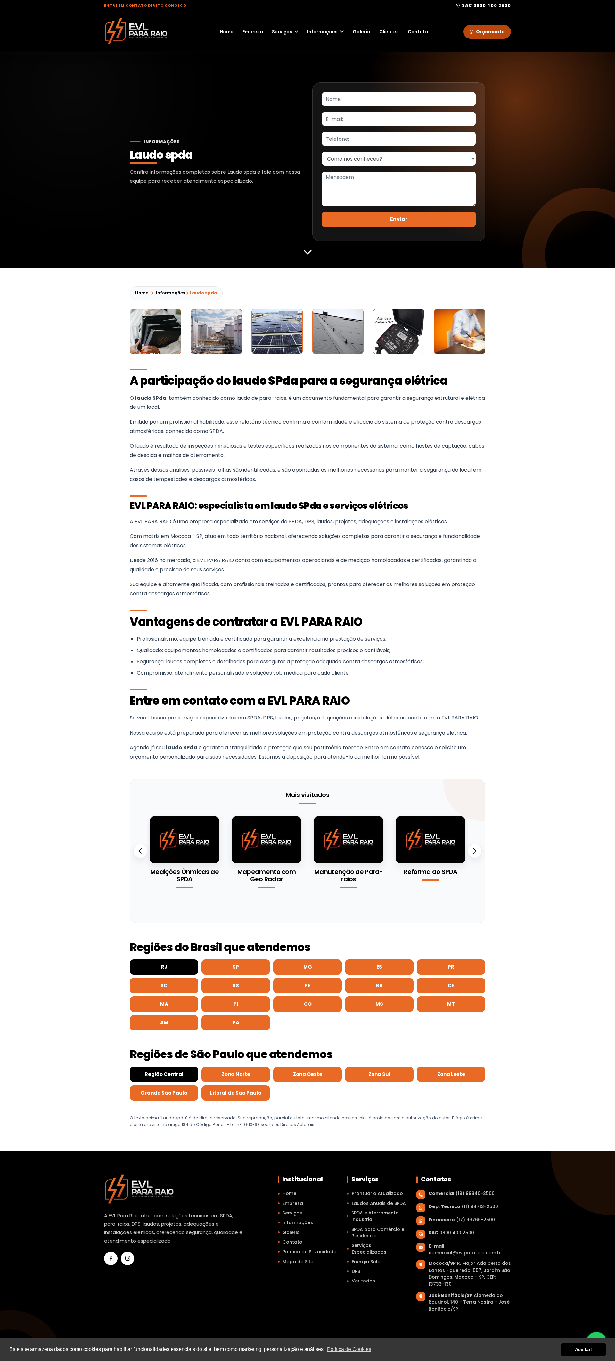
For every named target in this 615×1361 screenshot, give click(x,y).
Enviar (398, 219)
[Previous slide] (140, 851)
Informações (322, 32)
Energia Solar (367, 1261)
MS (379, 1004)
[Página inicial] (136, 31)
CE (451, 985)
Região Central (164, 1074)
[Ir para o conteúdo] (307, 252)
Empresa (252, 32)
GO (308, 1004)
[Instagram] (127, 1258)
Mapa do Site (298, 1261)
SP (236, 966)
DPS (356, 1271)
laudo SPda (151, 398)
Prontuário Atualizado (377, 1193)
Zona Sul (379, 1074)
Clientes (389, 32)
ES (379, 966)
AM (164, 1022)
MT (451, 1004)
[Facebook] (111, 1258)
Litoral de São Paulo (235, 1092)
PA (236, 1022)
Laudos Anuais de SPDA (379, 1203)
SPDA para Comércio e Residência (377, 1232)
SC (164, 985)
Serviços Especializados (369, 1248)
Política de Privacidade (309, 1251)
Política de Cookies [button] (349, 1349)
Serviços (282, 32)
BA (379, 985)
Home (227, 32)
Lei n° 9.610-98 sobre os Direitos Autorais (272, 1125)
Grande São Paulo (164, 1092)
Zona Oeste (307, 1074)
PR (451, 966)
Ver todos (363, 1281)
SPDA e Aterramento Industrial (375, 1216)
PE (307, 985)
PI (236, 1004)
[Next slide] (475, 851)
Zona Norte (236, 1074)
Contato (418, 32)
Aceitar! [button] (583, 1349)
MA (164, 1004)
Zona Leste (451, 1074)
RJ (164, 966)
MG (307, 966)
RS (236, 985)
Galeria (361, 32)
